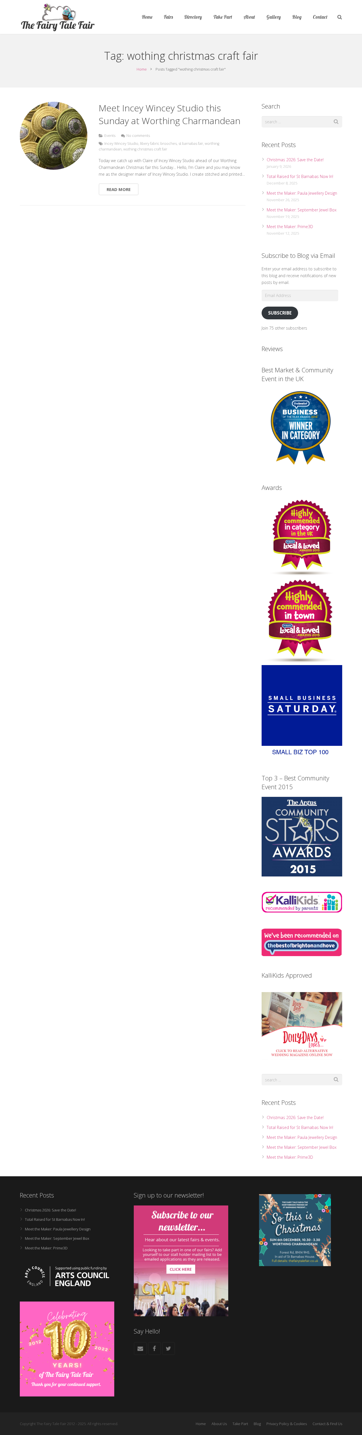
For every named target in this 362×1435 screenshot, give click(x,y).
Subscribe (280, 313)
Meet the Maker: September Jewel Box (302, 210)
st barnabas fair (190, 143)
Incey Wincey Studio (121, 143)
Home (142, 69)
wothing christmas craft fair (145, 149)
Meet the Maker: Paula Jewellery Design (302, 193)
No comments (138, 135)
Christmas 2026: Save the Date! (295, 159)
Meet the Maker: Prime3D (290, 226)
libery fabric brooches (158, 143)
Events (109, 135)
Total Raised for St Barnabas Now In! (300, 176)
